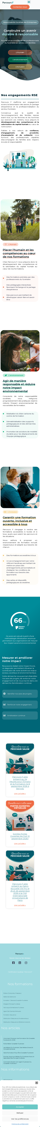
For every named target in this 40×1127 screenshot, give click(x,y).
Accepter (20, 1107)
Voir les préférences (20, 1119)
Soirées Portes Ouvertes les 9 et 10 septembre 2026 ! (20, 836)
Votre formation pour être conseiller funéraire (18, 1053)
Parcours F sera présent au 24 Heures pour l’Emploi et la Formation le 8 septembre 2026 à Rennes (20, 783)
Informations (7, 1080)
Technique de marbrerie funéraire (13, 1007)
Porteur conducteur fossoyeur (12, 993)
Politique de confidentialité (20, 1124)
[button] (37, 1083)
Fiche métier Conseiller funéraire (13, 1043)
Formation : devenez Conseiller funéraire (15, 1000)
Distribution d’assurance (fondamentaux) (16, 1018)
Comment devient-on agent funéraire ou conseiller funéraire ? (17, 1062)
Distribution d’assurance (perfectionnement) (16, 1022)
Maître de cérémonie (9, 997)
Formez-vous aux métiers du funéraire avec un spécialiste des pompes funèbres (18, 1057)
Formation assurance (9, 1015)
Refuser (20, 1113)
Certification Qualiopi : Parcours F (20, 972)
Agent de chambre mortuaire (12, 1011)
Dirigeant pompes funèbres (11, 1004)
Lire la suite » (20, 794)
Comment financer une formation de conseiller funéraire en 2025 (19, 1039)
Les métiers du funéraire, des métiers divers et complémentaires (18, 1048)
